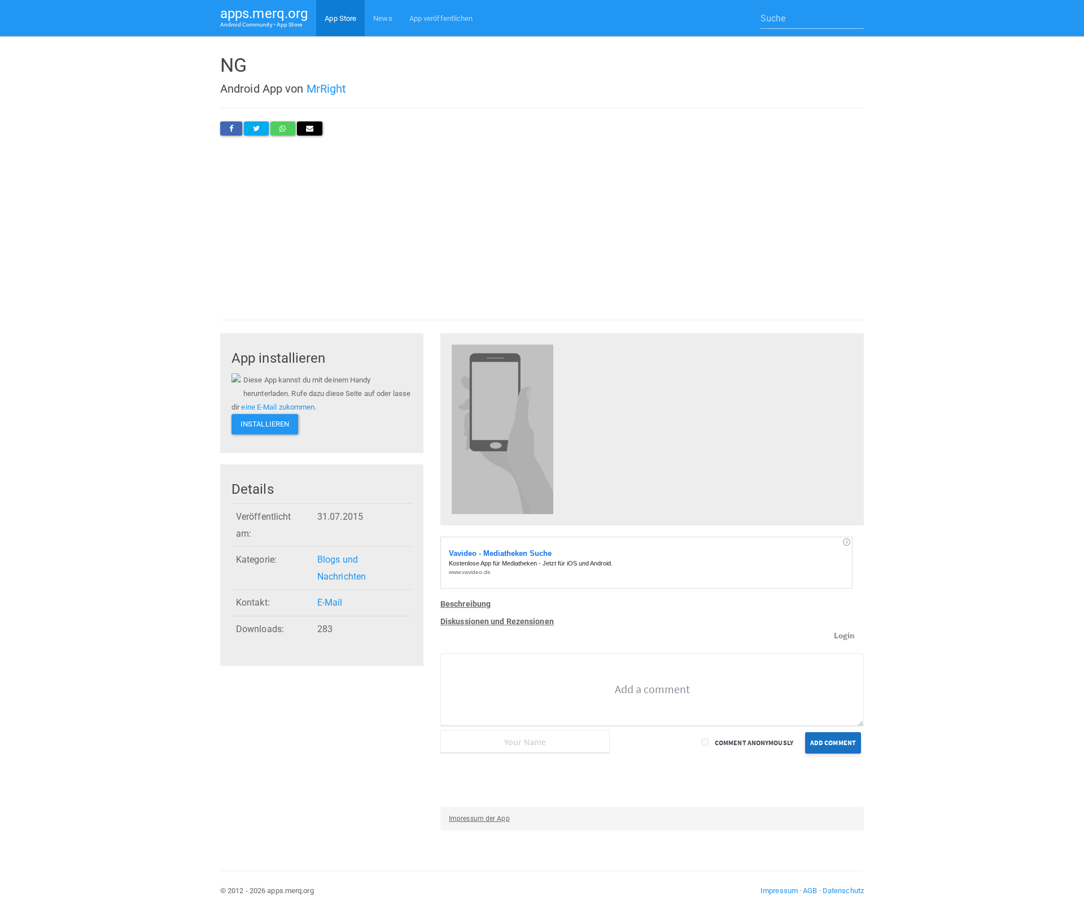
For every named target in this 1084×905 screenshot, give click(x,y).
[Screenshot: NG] (502, 428)
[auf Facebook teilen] (231, 128)
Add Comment (833, 742)
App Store (340, 18)
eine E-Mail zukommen (277, 407)
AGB (810, 890)
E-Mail (330, 602)
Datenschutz (843, 890)
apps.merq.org (264, 17)
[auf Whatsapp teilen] (282, 128)
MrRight (327, 88)
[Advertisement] (542, 228)
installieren (265, 424)
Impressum (779, 890)
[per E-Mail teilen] (309, 128)
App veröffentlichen (441, 18)
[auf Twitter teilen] (256, 128)
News (382, 18)
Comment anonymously (754, 742)
